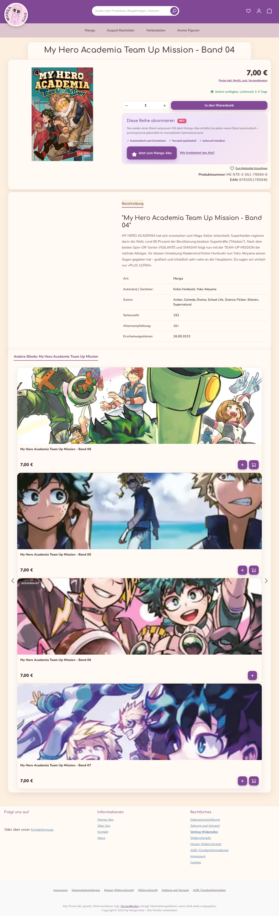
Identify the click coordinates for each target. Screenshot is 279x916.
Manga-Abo (105, 820)
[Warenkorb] (269, 11)
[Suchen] (174, 11)
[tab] (132, 204)
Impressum (198, 856)
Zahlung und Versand (204, 826)
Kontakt (102, 832)
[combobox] (131, 11)
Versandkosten (130, 906)
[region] (62, 114)
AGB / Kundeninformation (209, 890)
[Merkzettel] (248, 11)
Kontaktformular (42, 830)
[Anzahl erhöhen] (164, 105)
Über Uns (103, 826)
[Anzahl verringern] (126, 105)
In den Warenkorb (219, 105)
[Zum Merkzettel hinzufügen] (256, 373)
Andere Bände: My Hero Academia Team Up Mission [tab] (56, 356)
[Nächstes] (266, 581)
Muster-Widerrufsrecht (205, 844)
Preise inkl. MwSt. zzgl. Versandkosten (243, 80)
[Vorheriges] (12, 581)
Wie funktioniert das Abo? (197, 153)
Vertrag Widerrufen (204, 832)
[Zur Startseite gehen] (16, 14)
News (101, 838)
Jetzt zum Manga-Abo (155, 153)
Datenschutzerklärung (205, 820)
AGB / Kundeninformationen (209, 850)
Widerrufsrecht (200, 838)
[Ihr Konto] (259, 11)
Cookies (195, 862)
